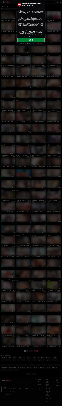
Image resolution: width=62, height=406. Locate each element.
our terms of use (38, 43)
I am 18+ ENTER (31, 40)
